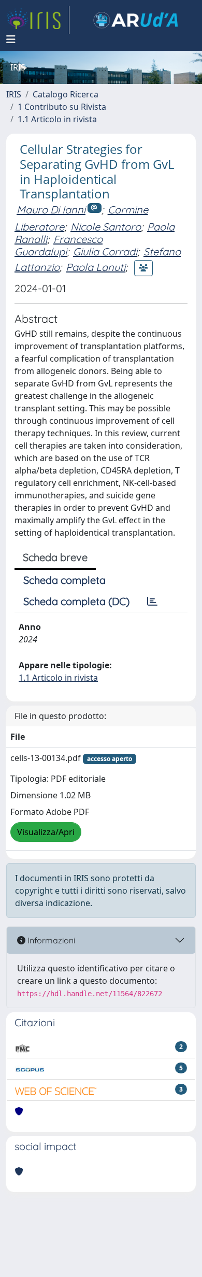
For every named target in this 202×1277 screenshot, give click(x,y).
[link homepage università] (135, 20)
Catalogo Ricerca (65, 94)
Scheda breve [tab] (55, 557)
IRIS (13, 94)
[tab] (152, 601)
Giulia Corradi (105, 251)
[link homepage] (37, 20)
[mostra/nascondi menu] (11, 39)
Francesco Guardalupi (59, 245)
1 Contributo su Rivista (62, 106)
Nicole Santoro (105, 226)
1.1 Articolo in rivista (57, 119)
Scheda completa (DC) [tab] (76, 601)
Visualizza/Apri (46, 832)
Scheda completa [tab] (64, 579)
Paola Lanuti (95, 267)
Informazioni (50, 940)
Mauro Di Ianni (51, 209)
